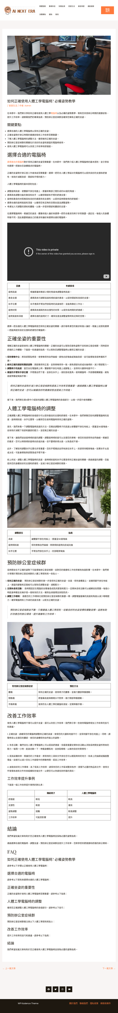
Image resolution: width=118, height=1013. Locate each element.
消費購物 (42, 14)
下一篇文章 (108, 968)
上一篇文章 (9, 968)
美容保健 (81, 6)
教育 (57, 14)
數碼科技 (52, 6)
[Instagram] (62, 989)
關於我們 (73, 1003)
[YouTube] (69, 989)
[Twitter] (55, 989)
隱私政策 (94, 1003)
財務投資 (62, 6)
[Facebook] (49, 989)
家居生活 (71, 6)
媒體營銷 (42, 6)
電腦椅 (54, 113)
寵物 (50, 14)
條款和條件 (105, 1003)
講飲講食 (91, 6)
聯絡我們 (84, 1003)
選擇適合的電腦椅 (15, 162)
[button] (107, 10)
